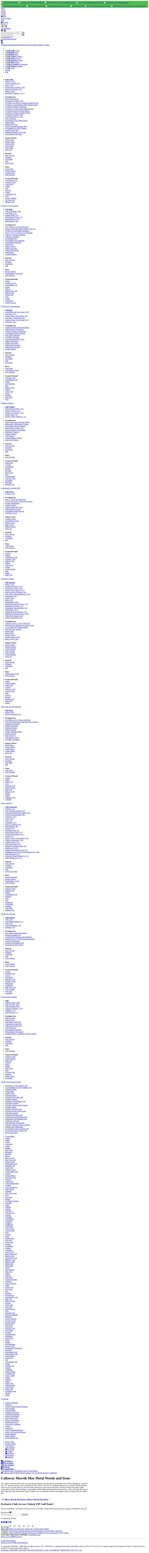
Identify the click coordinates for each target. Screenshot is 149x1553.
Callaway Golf (10, 182)
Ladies (3, 11)
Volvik (7, 299)
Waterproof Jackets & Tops (16, 604)
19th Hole (36, 45)
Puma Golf (9, 685)
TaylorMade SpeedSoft (13, 243)
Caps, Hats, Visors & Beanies (18, 594)
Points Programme (37, 1531)
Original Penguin (11, 1280)
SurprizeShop (10, 1356)
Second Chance (10, 303)
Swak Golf (9, 1358)
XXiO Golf (9, 295)
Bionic (7, 1156)
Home (3, 45)
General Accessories (14, 834)
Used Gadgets (10, 958)
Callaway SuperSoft (12, 237)
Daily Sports (9, 1189)
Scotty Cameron (10, 198)
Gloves (10, 494)
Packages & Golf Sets (15, 87)
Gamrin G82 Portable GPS (14, 943)
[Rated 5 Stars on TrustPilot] (19, 1471)
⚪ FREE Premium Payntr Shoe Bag (36, 6)
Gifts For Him (12, 1006)
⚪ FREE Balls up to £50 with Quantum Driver (116, 2)
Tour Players (9, 1446)
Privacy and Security (51, 1533)
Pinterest (10, 1457)
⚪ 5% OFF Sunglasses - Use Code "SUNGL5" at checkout (60, 2)
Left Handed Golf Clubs (13, 134)
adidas (7, 573)
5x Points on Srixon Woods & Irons (17, 111)
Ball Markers (11, 221)
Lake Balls (11, 213)
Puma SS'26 (9, 633)
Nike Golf (8, 575)
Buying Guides (10, 1444)
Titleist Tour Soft (11, 248)
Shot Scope (9, 983)
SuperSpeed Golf (11, 1352)
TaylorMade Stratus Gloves (14, 511)
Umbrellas (10, 823)
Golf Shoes (9, 710)
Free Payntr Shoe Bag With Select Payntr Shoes (21, 722)
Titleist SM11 (9, 122)
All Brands (4, 1399)
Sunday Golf (9, 1346)
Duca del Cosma (11, 1193)
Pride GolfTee (10, 1301)
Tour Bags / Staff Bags (15, 318)
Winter (10, 523)
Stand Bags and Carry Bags (17, 312)
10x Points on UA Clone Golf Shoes (17, 720)
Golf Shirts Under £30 (13, 1022)
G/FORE (8, 799)
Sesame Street (10, 1323)
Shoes (9, 712)
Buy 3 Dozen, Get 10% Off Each (16, 227)
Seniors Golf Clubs (11, 130)
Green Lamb (9, 1229)
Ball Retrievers (12, 219)
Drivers (10, 81)
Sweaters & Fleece (14, 586)
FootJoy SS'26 (10, 635)
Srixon (7, 287)
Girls (9, 148)
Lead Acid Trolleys (11, 440)
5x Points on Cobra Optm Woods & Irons (19, 109)
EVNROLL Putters (12, 1201)
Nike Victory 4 (10, 736)
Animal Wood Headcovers (16, 850)
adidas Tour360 (10, 730)
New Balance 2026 (12, 738)
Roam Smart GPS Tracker (14, 945)
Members (25, 1533)
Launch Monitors (13, 925)
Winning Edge (10, 1385)
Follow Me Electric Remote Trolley (17, 422)
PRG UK (8, 1299)
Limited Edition (10, 349)
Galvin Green (10, 691)
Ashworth (8, 1144)
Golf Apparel (10, 582)
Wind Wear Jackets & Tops (17, 614)
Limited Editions (11, 254)
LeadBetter (9, 1246)
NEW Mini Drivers (12, 99)
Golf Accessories (11, 807)
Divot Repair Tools (14, 217)
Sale (20, 45)
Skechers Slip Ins (11, 728)
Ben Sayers (9, 473)
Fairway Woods (12, 83)
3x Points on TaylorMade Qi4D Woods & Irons (21, 105)
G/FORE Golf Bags (12, 337)
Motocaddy (9, 463)
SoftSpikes (9, 1336)
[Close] (2, 76)
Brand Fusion (10, 1162)
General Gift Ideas (14, 1008)
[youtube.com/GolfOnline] (6, 1522)
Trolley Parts (11, 415)
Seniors (3, 14)
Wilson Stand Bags (11, 341)
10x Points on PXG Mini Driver (16, 120)
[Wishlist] (2, 41)
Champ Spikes (10, 1176)
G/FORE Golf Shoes (12, 740)
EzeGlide (8, 482)
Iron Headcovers (12, 854)
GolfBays (8, 1223)
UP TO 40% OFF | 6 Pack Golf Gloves (18, 501)
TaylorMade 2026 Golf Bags (15, 333)
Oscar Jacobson (10, 1283)
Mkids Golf (9, 1264)
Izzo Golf (8, 991)
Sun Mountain (10, 384)
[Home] (5, 28)
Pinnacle (8, 1293)
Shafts (9, 836)
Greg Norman (10, 1230)
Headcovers (11, 848)
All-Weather (12, 521)
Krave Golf (9, 1242)
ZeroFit (7, 1393)
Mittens (10, 527)
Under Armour (10, 569)
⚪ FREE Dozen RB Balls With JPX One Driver (13, 6)
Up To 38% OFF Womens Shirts (16, 627)
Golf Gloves (9, 492)
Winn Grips (9, 1383)
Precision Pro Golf (11, 1297)
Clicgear (8, 465)
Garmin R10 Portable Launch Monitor (18, 937)
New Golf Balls (13, 211)
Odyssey (8, 190)
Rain (9, 525)
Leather (10, 519)
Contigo (8, 1185)
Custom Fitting (49, 1531)
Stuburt (7, 794)
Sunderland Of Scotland (13, 1348)
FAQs (61, 1533)
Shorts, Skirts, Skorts (15, 590)
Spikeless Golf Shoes (12, 724)
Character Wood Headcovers (17, 856)
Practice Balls (12, 215)
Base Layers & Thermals (16, 592)
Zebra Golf (9, 1389)
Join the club (5, 1512)
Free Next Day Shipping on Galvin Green (19, 625)
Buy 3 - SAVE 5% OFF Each (15, 499)
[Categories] (2, 26)
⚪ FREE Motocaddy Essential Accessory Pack (58, 6)
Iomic (7, 1236)
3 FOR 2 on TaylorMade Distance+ (17, 231)
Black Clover (9, 1076)
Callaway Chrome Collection (15, 235)
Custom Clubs (10, 173)
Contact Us (29, 45)
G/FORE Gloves (11, 513)
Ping (6, 188)
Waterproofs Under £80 (13, 1024)
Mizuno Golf (9, 202)
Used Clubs (9, 163)
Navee (7, 1268)
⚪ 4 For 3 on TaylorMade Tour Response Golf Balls (90, 2)
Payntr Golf (9, 1287)
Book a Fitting (6, 18)
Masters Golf (9, 484)
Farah (7, 1205)
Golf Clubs (9, 80)
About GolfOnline (15, 1533)
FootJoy (8, 553)
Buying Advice (10, 171)
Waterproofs (12, 602)
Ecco (7, 784)
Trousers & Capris (14, 588)
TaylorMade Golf (11, 180)
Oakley (7, 703)
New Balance (10, 1270)
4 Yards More (10, 1136)
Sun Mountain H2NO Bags (14, 339)
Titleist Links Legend (12, 345)
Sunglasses (11, 596)
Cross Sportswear (11, 1187)
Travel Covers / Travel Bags (17, 320)
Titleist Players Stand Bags (14, 329)
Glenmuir (8, 1217)
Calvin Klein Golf (11, 1172)
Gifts (7, 1001)
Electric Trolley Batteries (15, 417)
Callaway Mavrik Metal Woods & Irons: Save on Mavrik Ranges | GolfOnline (30, 1473)
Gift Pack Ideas (10, 1028)
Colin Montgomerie (12, 1183)
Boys (9, 146)
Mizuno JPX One (11, 124)
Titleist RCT (9, 244)
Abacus (7, 695)
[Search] (6, 26)
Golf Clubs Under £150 (13, 1026)
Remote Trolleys (11, 434)
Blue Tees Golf (10, 987)
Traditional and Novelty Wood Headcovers (22, 852)
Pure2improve (10, 1309)
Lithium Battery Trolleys (13, 438)
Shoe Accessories (13, 714)
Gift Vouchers (10, 175)
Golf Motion (9, 1219)
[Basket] (2, 30)
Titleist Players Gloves (13, 509)
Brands (16, 45)
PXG (7, 196)
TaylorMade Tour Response (14, 241)
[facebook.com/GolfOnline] (2, 1522)
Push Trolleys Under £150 (14, 428)
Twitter (9, 1451)
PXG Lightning (10, 119)
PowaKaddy (9, 467)
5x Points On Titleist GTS (14, 101)
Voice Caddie (10, 989)
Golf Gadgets (10, 918)
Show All (8, 150)
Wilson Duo (9, 252)
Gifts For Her (12, 1005)
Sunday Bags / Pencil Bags (16, 316)
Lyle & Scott (9, 1252)
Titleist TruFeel (10, 246)
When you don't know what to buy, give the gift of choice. (25, 1529)
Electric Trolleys (13, 411)
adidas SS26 (9, 631)
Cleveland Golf (10, 194)
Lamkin (8, 1244)
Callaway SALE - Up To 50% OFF (17, 623)
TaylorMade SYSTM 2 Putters (15, 128)
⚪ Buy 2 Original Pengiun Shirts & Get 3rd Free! (98, 6)
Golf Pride (8, 908)
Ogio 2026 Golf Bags (12, 335)
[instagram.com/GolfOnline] (8, 1522)
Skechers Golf (10, 786)
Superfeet (8, 1350)
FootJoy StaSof (10, 505)
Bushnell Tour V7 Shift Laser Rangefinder (20, 939)
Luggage (10, 322)
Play (5, 16)
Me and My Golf (11, 1258)
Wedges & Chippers (14, 93)
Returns (27, 1531)
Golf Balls (8, 209)
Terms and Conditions (36, 1533)
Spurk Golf (9, 1338)
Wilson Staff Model (12, 250)
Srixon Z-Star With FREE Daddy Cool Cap (20, 229)
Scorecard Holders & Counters (18, 813)
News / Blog (9, 1442)
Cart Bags (10, 314)
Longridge (8, 480)
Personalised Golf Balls (13, 1030)
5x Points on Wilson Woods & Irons (17, 113)
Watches (10, 809)
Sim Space (9, 1327)
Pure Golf (8, 1307)
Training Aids (12, 842)
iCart (7, 1232)
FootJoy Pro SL (10, 734)
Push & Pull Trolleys (14, 409)
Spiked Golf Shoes (11, 726)
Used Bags (9, 363)
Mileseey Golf (10, 979)
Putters (10, 91)
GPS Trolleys (10, 436)
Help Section (13, 1531)
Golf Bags (8, 310)
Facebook (10, 1449)
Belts (9, 600)
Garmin (7, 972)
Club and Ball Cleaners (15, 811)
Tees (9, 821)
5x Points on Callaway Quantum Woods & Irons (22, 103)
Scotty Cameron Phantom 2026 (16, 126)
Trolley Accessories (14, 413)
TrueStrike (8, 1370)
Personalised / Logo (12, 370)
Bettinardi (8, 1152)
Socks (9, 598)
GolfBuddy (9, 985)
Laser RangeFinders (14, 921)
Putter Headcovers (13, 858)
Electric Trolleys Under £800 (15, 430)
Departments (9, 45)
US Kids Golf (10, 200)
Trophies (10, 1010)
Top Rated (8, 159)
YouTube (10, 1453)
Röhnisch (8, 1317)
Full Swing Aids (13, 844)
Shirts (9, 584)
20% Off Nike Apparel (13, 629)
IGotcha (8, 1234)
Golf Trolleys (10, 407)
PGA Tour (8, 1289)
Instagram (10, 1455)
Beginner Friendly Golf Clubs (15, 132)
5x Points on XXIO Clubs (14, 115)
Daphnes (8, 906)
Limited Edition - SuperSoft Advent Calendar (20, 1034)
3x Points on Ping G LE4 (14, 117)
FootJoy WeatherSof (12, 503)
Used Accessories (11, 871)
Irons (9, 85)
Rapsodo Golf (10, 1313)
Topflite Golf (9, 1366)
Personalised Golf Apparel (14, 1032)
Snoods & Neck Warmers (16, 612)
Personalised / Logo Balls (14, 273)
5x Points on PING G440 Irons (16, 107)
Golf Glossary (10, 1448)
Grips (9, 819)
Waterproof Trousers (14, 606)
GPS (9, 920)
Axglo (7, 1146)
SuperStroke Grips (11, 1354)
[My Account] (4, 31)
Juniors (3, 13)
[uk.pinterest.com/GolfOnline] (10, 1522)
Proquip (8, 697)
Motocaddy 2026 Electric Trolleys (17, 424)
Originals (8, 1281)
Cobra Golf (9, 184)
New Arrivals (10, 155)
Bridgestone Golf (11, 291)
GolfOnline (9, 301)
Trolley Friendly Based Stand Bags (17, 327)
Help (2, 20)
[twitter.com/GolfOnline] (4, 1522)
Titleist (7, 192)
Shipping (21, 1531)
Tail (6, 1360)
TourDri (8, 1368)
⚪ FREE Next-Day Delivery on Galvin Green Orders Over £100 (128, 6)
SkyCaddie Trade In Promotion (16, 933)
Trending (8, 157)
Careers (66, 1533)
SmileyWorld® (10, 1334)
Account (5, 22)
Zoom (7, 1395)
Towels (9, 828)
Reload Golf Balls (11, 1315)
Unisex (10, 655)
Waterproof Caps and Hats (16, 608)
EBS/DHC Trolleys (12, 432)
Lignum (8, 1248)
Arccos (7, 976)
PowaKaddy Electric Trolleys (15, 426)
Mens (3, 9)
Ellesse (7, 1199)
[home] (2, 1473)
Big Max (8, 395)
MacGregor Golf (11, 1254)
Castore (7, 1174)
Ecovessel (8, 1197)
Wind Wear (11, 610)
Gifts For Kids (12, 1003)
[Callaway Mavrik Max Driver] (14, 1499)
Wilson (7, 186)
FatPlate (8, 1207)
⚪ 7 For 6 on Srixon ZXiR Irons (9, 2)
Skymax (8, 1332)
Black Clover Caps (11, 639)
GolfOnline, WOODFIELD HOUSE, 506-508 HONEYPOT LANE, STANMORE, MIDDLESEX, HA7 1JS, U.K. (41, 1550)
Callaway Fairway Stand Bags (15, 331)
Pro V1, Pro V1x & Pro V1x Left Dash (18, 233)
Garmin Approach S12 (13, 935)
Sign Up (24, 1514)
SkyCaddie (9, 977)
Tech (9, 923)
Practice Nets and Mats (15, 815)
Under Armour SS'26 (12, 637)
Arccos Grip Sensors (12, 941)
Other (7, 1285)
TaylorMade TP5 (11, 239)
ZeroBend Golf (10, 1391)
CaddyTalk (9, 1168)
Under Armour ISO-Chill (14, 507)
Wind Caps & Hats (13, 618)
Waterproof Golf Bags (13, 347)
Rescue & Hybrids (13, 89)
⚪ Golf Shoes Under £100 (77, 6)
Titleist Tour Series (11, 343)
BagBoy (8, 469)
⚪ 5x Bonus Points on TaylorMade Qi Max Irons (31, 2)
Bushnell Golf (10, 974)
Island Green (9, 1238)
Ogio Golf (8, 397)
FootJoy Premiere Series (13, 732)
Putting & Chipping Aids (16, 846)
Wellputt (8, 1380)
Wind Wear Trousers (14, 616)
